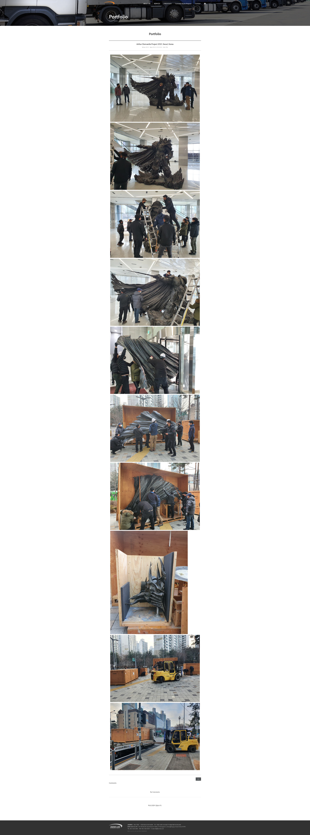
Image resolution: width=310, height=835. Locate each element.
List (198, 779)
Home (110, 21)
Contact (197, 3)
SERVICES (157, 3)
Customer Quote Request (183, 3)
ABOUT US (146, 3)
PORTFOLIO (167, 3)
